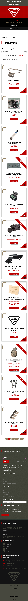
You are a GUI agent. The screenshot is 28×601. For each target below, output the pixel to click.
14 (18, 439)
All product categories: (8, 49)
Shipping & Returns (14, 591)
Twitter (7, 546)
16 (23, 439)
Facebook (8, 544)
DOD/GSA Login (14, 4)
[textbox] (14, 502)
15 (20, 439)
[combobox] (14, 52)
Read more (14, 119)
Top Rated (5, 481)
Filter (6, 461)
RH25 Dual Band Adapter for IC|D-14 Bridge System (13, 532)
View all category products (9, 483)
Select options (14, 88)
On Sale (5, 478)
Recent (4, 476)
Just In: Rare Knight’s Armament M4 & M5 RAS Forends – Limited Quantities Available (14, 528)
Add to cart (14, 150)
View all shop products (8, 496)
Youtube (8, 548)
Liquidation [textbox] (13, 51)
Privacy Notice (14, 588)
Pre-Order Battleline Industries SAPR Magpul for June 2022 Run (14, 537)
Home (3, 37)
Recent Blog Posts (9, 523)
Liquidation (8, 37)
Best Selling (6, 480)
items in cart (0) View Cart (14, 23)
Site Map (14, 599)
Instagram (8, 551)
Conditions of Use (14, 585)
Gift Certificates (14, 596)
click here (21, 55)
